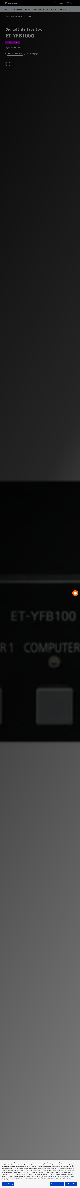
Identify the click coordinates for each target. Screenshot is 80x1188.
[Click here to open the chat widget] (75, 593)
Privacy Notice (69, 1176)
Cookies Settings (8, 1184)
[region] (40, 1174)
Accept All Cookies (57, 1184)
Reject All (71, 1184)
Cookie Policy (57, 1176)
